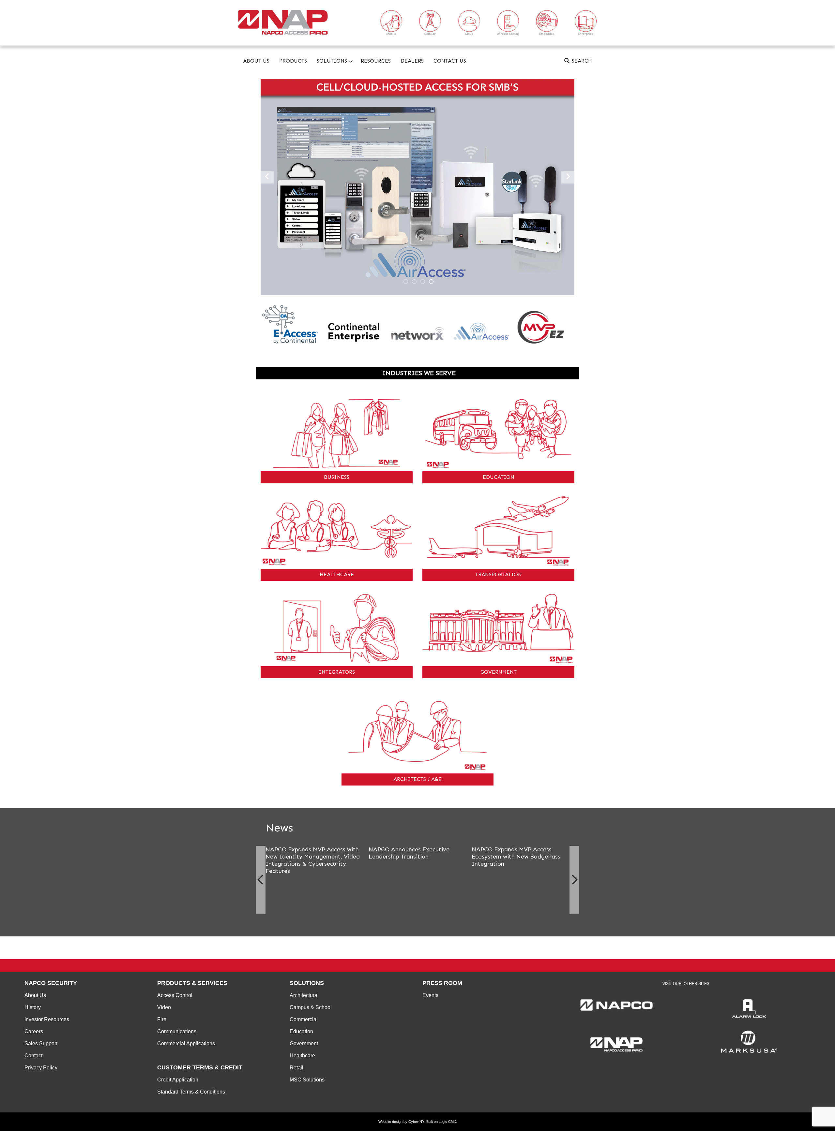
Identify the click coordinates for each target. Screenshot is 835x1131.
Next (574, 880)
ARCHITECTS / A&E (417, 779)
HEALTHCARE (337, 574)
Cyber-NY (416, 1122)
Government (304, 1043)
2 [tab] (414, 281)
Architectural (304, 995)
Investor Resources (46, 1019)
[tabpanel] (417, 187)
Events (430, 995)
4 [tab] (431, 281)
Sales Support (40, 1043)
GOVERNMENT (498, 672)
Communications (176, 1031)
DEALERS (412, 61)
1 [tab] (405, 281)
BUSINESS (336, 477)
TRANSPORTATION (498, 574)
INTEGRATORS (337, 672)
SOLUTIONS (332, 61)
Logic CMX (447, 1122)
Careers (33, 1031)
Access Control (174, 995)
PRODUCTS (293, 61)
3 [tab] (422, 281)
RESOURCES (376, 61)
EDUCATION (498, 477)
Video (164, 1007)
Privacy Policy (40, 1067)
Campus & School (311, 1007)
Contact (33, 1055)
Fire (161, 1019)
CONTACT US (449, 61)
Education (301, 1031)
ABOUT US (256, 61)
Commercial (304, 1019)
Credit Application (177, 1079)
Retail (296, 1067)
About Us (35, 995)
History (32, 1007)
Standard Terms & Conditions (191, 1091)
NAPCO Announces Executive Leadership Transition (409, 853)
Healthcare (302, 1055)
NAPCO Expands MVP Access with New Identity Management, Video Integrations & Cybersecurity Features (313, 860)
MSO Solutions (307, 1079)
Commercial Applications (186, 1043)
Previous (261, 880)
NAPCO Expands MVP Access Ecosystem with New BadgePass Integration (516, 856)
